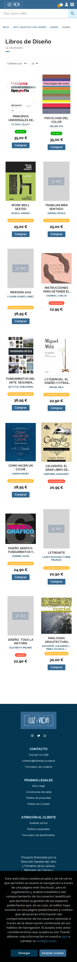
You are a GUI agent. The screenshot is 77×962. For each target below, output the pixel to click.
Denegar (24, 953)
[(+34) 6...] (44, 735)
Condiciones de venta (38, 792)
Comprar (21, 145)
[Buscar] (72, 13)
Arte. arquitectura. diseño (30, 27)
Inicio (6, 27)
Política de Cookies (38, 804)
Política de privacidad (38, 797)
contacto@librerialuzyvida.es (38, 760)
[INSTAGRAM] (32, 735)
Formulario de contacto (38, 766)
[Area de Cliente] (66, 4)
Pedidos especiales (38, 829)
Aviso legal (38, 786)
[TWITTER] (38, 735)
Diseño (54, 27)
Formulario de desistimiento (38, 835)
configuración (46, 941)
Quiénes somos (38, 823)
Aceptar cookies (53, 953)
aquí (64, 936)
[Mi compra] (61, 4)
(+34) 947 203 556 (38, 754)
